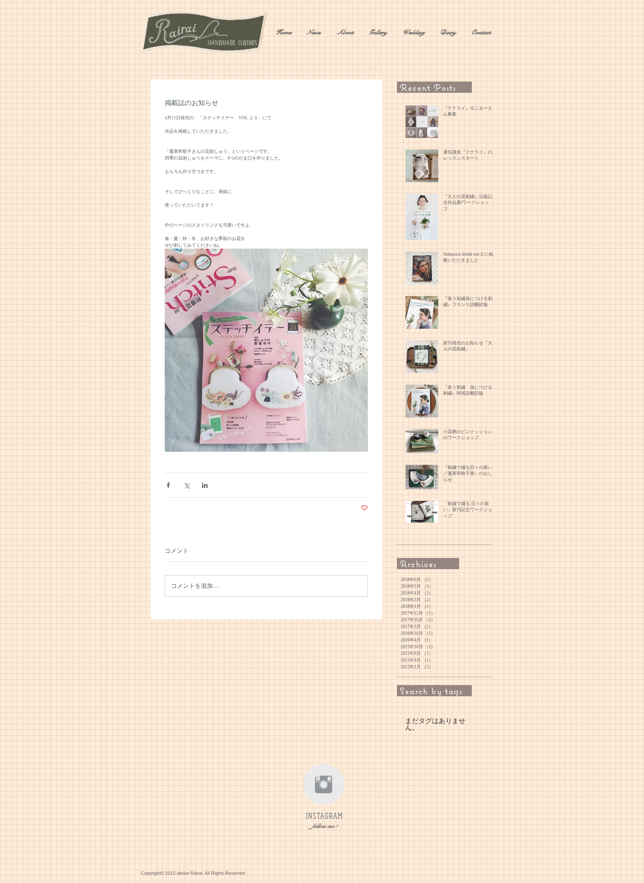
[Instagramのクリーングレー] (323, 784)
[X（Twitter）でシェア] (186, 485)
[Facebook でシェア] (168, 485)
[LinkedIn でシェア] (204, 485)
